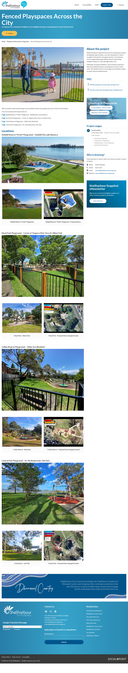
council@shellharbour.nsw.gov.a (54, 624)
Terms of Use (16, 657)
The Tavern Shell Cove (93, 620)
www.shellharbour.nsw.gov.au (54, 622)
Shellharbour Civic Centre (94, 626)
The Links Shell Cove (92, 617)
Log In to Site (36, 661)
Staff (97, 5)
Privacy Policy (6, 657)
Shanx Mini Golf (91, 623)
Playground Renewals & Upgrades (18, 41)
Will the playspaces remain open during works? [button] (105, 85)
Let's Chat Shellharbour (13, 661)
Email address (49, 634)
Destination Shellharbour (94, 611)
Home (76, 5)
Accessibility (87, 5)
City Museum (90, 632)
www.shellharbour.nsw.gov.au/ (105, 173)
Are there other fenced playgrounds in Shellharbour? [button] (106, 90)
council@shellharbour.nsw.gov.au (105, 170)
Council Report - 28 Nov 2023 (101, 107)
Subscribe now (98, 201)
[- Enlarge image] (22, 204)
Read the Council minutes (99, 112)
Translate (17, 629)
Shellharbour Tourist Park (94, 614)
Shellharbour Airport (92, 635)
